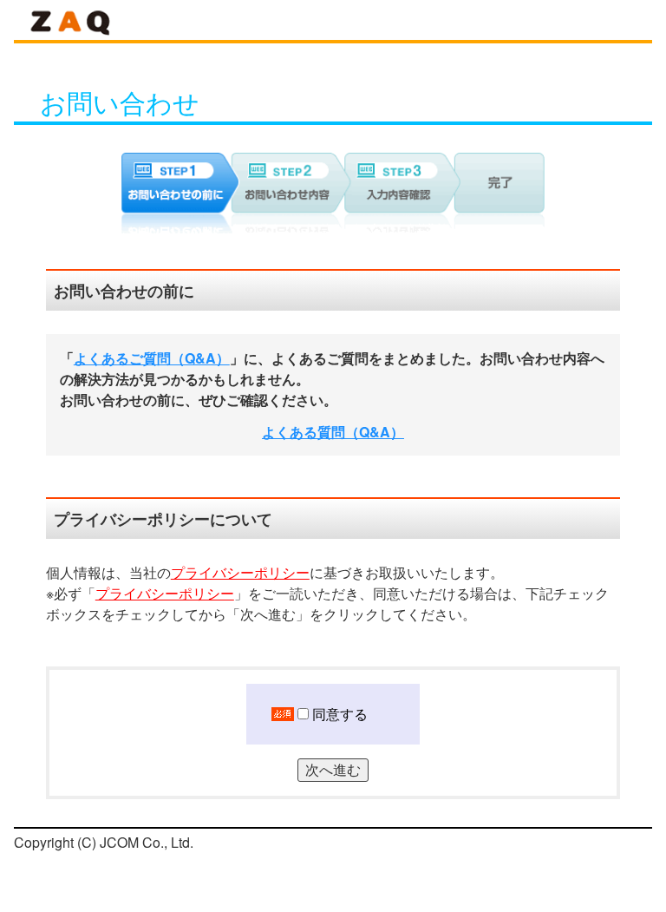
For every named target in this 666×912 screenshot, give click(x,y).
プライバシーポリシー (240, 572)
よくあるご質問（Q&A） (152, 358)
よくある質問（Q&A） (333, 432)
